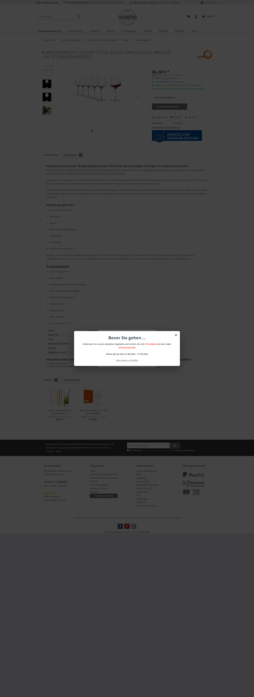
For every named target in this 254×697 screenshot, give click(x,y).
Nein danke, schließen (127, 360)
